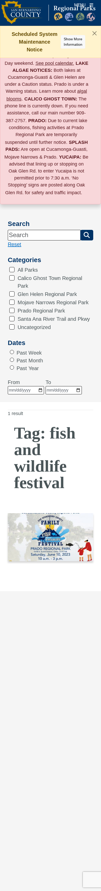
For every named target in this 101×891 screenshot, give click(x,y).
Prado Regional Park (41, 311)
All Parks (28, 270)
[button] (86, 235)
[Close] (94, 33)
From (14, 382)
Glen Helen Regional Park (47, 294)
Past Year (28, 368)
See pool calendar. (54, 63)
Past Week (29, 353)
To (48, 382)
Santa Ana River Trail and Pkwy (54, 319)
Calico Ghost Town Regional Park (50, 282)
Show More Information (73, 41)
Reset (14, 244)
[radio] (12, 352)
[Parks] (48, 15)
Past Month (30, 360)
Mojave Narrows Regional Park (53, 302)
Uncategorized (34, 327)
